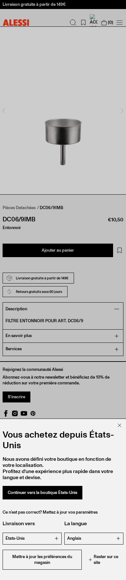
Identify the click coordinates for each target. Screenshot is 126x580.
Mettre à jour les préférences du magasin (42, 559)
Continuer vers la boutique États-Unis (42, 492)
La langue (75, 523)
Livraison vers (19, 523)
